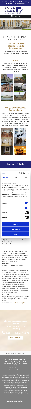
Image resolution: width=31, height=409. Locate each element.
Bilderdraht (24, 392)
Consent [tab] (5, 177)
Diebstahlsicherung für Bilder (14, 380)
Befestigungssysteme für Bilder (21, 374)
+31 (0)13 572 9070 (19, 4)
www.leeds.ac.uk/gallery (19, 303)
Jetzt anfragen (15, 337)
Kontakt (14, 368)
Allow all (15, 224)
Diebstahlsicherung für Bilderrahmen (12, 387)
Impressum (20, 368)
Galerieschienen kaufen (21, 385)
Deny (15, 234)
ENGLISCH (9, 4)
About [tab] (25, 177)
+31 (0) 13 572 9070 (18, 333)
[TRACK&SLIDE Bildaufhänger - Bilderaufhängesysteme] (14, 10)
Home (9, 353)
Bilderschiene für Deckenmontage (19, 384)
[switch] (27, 208)
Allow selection (16, 229)
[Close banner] (28, 173)
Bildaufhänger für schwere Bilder (9, 375)
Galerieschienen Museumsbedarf (11, 390)
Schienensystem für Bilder (9, 382)
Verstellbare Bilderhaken (9, 385)
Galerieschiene (8, 377)
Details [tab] (15, 177)
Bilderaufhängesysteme (7, 374)
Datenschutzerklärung (15, 370)
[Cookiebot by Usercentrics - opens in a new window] (19, 173)
